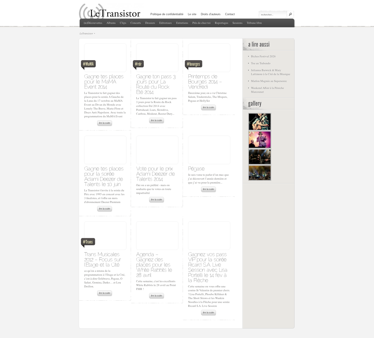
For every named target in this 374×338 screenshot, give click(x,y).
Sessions (237, 23)
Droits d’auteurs (211, 14)
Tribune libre (254, 23)
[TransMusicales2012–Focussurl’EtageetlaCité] (103, 259)
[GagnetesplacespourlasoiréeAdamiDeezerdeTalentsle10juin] (104, 176)
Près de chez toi (201, 23)
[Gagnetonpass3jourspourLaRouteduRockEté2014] (156, 83)
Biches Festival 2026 (263, 56)
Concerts (136, 23)
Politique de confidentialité (166, 14)
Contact (230, 14)
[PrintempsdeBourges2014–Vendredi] (205, 81)
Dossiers (150, 23)
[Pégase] (196, 168)
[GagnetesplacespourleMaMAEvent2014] (104, 81)
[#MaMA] (105, 58)
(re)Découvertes (93, 23)
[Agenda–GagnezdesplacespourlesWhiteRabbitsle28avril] (155, 264)
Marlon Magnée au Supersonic (269, 81)
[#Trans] (105, 236)
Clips (123, 23)
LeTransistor (86, 33)
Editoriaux (165, 23)
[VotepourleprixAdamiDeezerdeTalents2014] (156, 173)
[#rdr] (157, 58)
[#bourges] (209, 58)
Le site (192, 14)
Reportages (221, 23)
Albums (111, 23)
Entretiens (182, 23)
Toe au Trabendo (261, 63)
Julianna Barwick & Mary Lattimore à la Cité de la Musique (270, 72)
